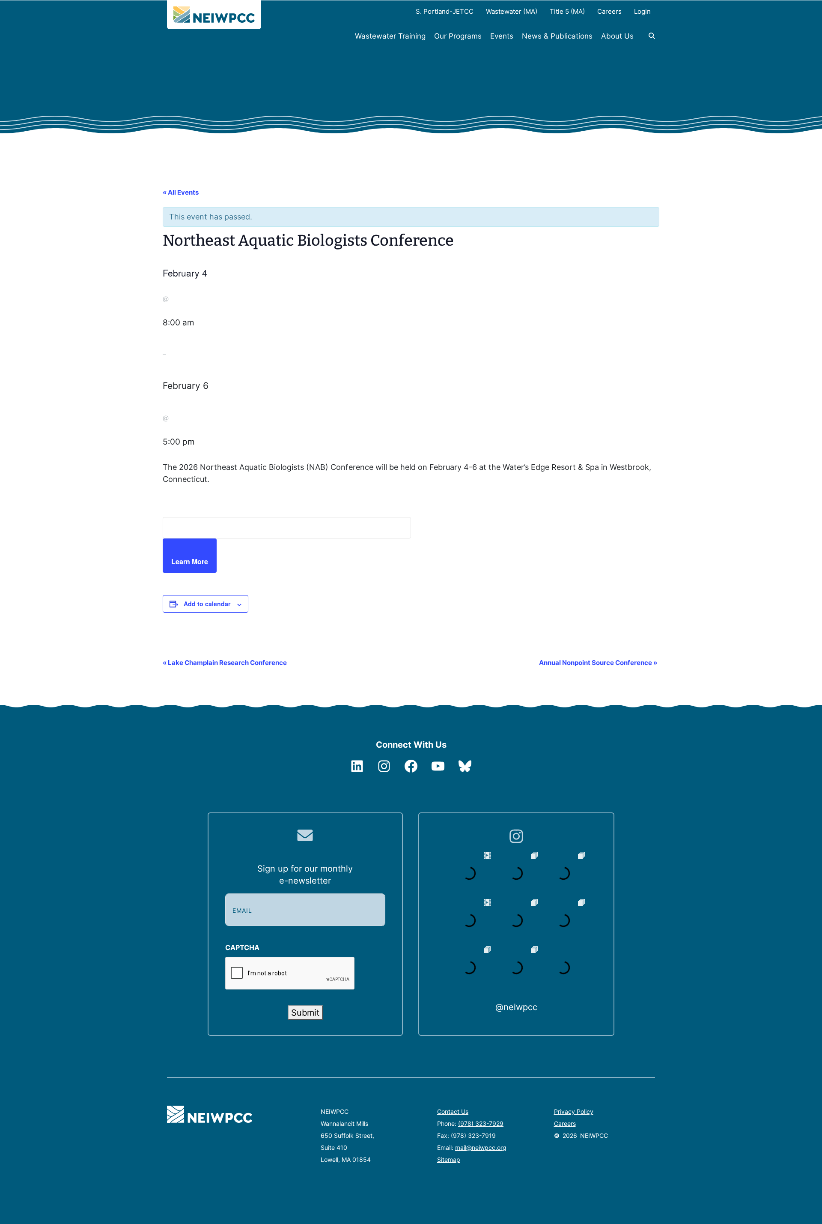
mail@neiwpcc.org (480, 1147)
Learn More (189, 561)
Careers (565, 1123)
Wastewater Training (390, 36)
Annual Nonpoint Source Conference (598, 663)
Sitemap (448, 1159)
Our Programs (458, 36)
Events (501, 36)
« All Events (181, 192)
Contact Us (452, 1111)
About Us (617, 36)
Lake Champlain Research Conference (225, 663)
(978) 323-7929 (480, 1123)
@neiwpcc (516, 1007)
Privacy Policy (573, 1111)
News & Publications (557, 36)
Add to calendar (207, 603)
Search (646, 40)
